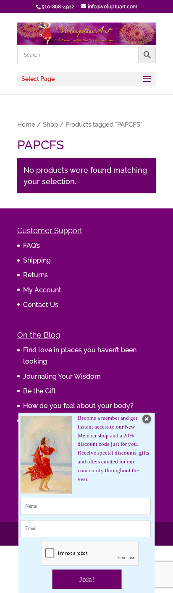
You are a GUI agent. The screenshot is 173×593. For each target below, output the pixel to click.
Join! (86, 579)
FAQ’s (31, 246)
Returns (35, 275)
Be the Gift (39, 391)
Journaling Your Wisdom (62, 376)
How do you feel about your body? (78, 406)
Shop (50, 124)
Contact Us (40, 305)
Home (26, 124)
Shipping (37, 260)
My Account (42, 290)
